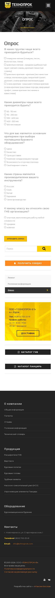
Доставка (28, 333)
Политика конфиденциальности (19, 569)
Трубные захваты (12, 479)
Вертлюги (9, 461)
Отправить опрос (15, 239)
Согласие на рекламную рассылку (20, 572)
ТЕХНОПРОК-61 (30, 562)
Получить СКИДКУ (30, 263)
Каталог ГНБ (29, 352)
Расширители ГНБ (13, 455)
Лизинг (11, 278)
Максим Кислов (42, 586)
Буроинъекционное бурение (18, 512)
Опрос (11, 290)
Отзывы (8, 422)
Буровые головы (12, 473)
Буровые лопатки (12, 467)
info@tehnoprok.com (23, 544)
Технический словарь (14, 434)
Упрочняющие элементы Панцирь (20, 491)
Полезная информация (19, 284)
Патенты (8, 416)
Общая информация (14, 410)
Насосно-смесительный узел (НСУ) (21, 485)
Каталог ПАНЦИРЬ (30, 366)
